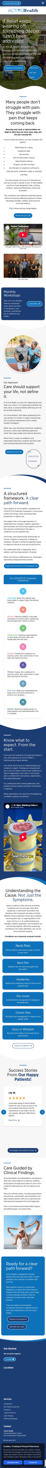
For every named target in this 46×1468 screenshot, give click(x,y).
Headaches (23, 979)
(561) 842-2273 (10, 1440)
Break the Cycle (22, 215)
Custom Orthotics (10, 1413)
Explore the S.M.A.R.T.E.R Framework (20, 566)
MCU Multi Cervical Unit (11, 1407)
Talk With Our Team (16, 1327)
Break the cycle (13, 452)
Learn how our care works (34, 72)
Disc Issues (23, 996)
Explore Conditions (21, 1046)
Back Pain (23, 962)
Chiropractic (8, 1404)
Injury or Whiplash (23, 1029)
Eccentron (7, 1410)
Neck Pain (23, 945)
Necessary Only (13, 1462)
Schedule (8, 1359)
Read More (13, 1128)
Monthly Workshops (10, 1419)
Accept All (33, 1462)
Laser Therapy (8, 1416)
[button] (3, 1112)
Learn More (33, 304)
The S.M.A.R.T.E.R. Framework (33, 456)
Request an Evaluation (14, 68)
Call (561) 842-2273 (10, 3)
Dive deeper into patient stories (21, 1150)
